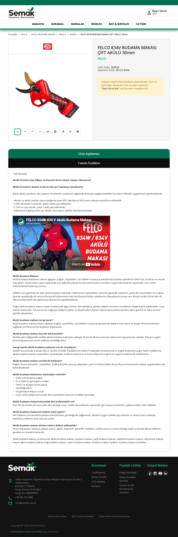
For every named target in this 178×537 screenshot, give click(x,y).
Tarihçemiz (98, 472)
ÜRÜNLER (96, 24)
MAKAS (73, 34)
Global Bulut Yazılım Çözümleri (27, 531)
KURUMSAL (57, 24)
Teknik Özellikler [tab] (89, 163)
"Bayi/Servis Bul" (110, 88)
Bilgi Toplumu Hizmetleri (83, 516)
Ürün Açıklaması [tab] (89, 154)
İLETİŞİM (141, 24)
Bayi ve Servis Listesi (57, 516)
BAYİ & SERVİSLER (119, 24)
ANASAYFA (38, 24)
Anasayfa (12, 34)
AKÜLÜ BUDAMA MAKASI (43, 34)
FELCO (24, 34)
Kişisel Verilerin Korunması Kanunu (114, 516)
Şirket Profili (99, 477)
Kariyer (96, 486)
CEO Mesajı (98, 481)
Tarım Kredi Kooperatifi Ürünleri (126, 489)
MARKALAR (77, 24)
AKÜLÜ (62, 34)
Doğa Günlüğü (127, 472)
